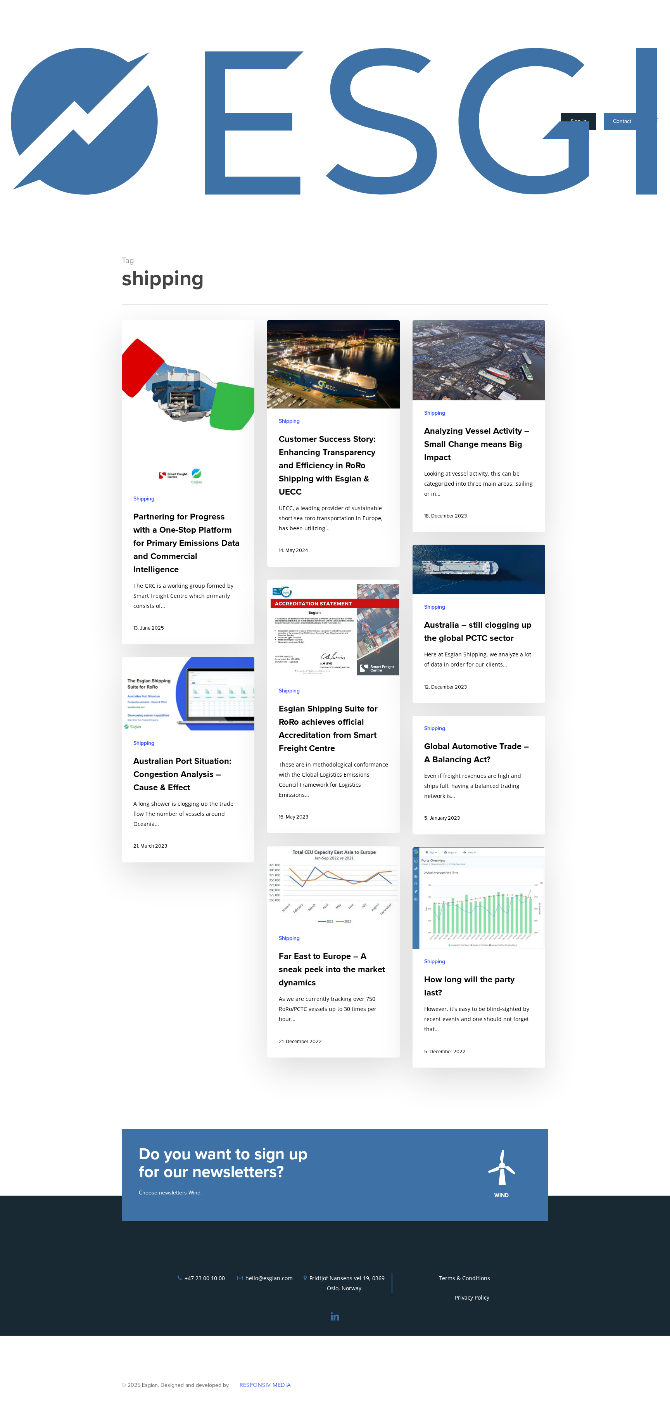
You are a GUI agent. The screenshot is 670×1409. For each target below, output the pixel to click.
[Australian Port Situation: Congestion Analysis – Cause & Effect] (188, 759)
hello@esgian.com (269, 1278)
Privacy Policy (472, 1297)
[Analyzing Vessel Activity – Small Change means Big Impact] (479, 426)
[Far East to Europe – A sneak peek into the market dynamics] (333, 952)
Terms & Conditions (464, 1278)
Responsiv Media (265, 1385)
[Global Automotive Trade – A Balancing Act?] (479, 775)
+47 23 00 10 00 (205, 1278)
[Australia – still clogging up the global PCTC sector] (479, 624)
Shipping (143, 498)
